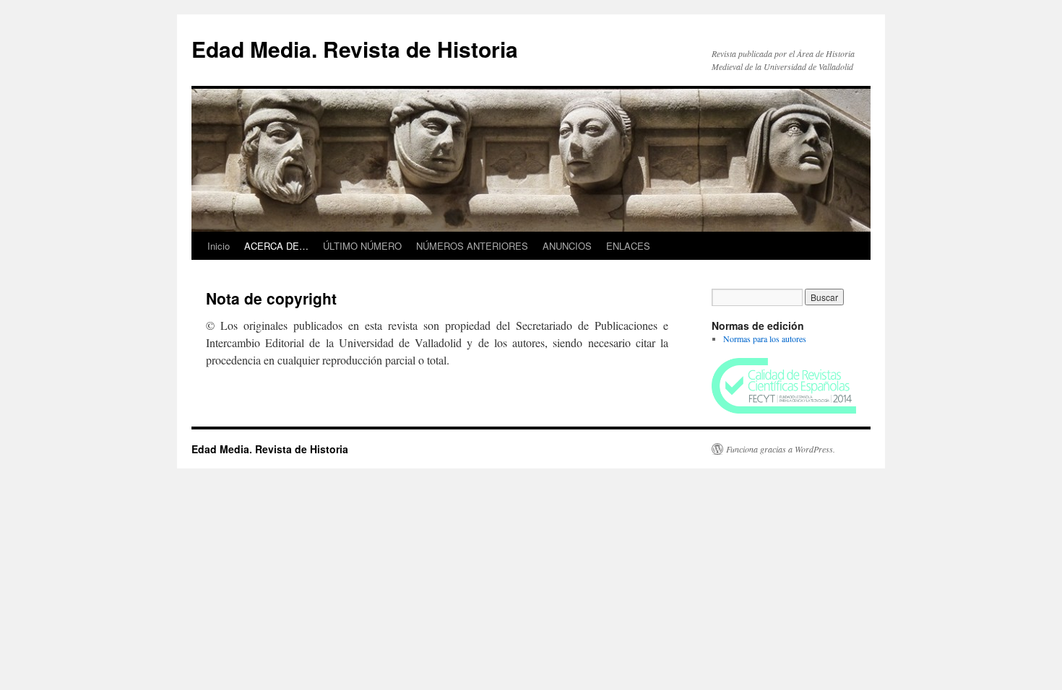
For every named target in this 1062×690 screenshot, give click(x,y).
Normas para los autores (764, 338)
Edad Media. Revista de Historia (354, 48)
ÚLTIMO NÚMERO (362, 246)
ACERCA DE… (276, 246)
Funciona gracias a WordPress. (780, 449)
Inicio (218, 246)
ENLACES (628, 246)
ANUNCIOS (567, 246)
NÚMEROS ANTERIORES (472, 246)
